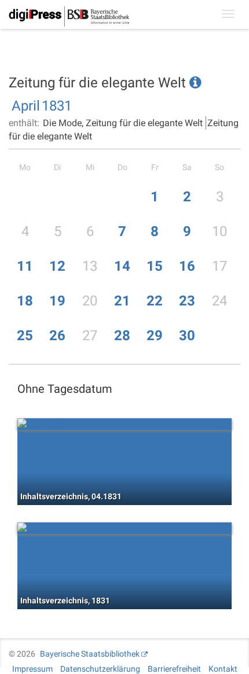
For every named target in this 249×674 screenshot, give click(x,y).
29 (155, 335)
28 (122, 335)
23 (187, 301)
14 (122, 266)
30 (187, 335)
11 (25, 266)
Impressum (32, 668)
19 (57, 301)
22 (155, 301)
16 (187, 266)
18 (25, 301)
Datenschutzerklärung (100, 668)
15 (155, 266)
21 (122, 301)
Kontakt (222, 668)
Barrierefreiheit (174, 668)
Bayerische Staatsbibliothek (90, 653)
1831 (57, 106)
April (26, 106)
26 (57, 335)
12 (57, 266)
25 (25, 335)
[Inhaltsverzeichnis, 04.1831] (124, 424)
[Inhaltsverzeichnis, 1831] (124, 528)
